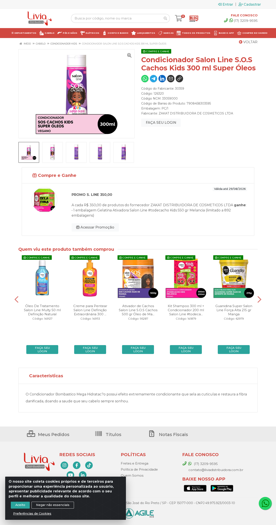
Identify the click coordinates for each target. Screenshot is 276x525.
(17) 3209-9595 (246, 21)
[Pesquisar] (165, 18)
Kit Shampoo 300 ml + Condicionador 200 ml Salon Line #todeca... (186, 310)
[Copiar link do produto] (179, 78)
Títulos (113, 434)
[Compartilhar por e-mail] (170, 78)
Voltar (249, 42)
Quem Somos (132, 475)
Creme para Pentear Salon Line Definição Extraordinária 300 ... (90, 310)
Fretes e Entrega (134, 463)
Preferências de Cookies (32, 513)
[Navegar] (16, 299)
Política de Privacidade (139, 469)
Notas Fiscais (173, 434)
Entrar (228, 4)
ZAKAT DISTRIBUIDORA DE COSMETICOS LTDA (196, 113)
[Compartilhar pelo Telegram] (153, 78)
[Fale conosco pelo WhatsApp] (265, 503)
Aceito (20, 505)
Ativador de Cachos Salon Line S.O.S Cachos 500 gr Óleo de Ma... (138, 310)
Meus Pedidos (53, 434)
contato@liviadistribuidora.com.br (215, 470)
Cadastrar (252, 4)
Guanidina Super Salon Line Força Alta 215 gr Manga (233, 310)
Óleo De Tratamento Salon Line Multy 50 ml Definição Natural (42, 310)
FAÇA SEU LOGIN (161, 123)
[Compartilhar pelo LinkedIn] (162, 78)
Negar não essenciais (52, 505)
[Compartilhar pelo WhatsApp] (145, 78)
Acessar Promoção (97, 227)
